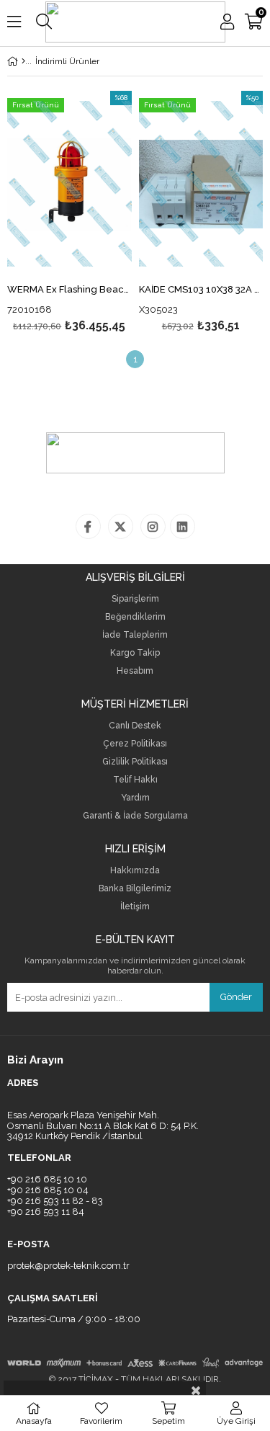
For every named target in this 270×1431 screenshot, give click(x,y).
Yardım (135, 798)
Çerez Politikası (135, 744)
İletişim (135, 906)
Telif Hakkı (135, 780)
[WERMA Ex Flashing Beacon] (69, 184)
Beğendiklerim (135, 617)
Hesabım (135, 671)
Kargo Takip (135, 653)
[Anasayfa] (23, 61)
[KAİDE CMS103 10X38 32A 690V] (201, 184)
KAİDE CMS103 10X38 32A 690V (201, 290)
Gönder (236, 996)
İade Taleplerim (135, 635)
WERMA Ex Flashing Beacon (69, 290)
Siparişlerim (135, 599)
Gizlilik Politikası (135, 762)
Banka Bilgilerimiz (135, 888)
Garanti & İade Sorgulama (135, 816)
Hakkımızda (135, 870)
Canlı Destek (135, 726)
